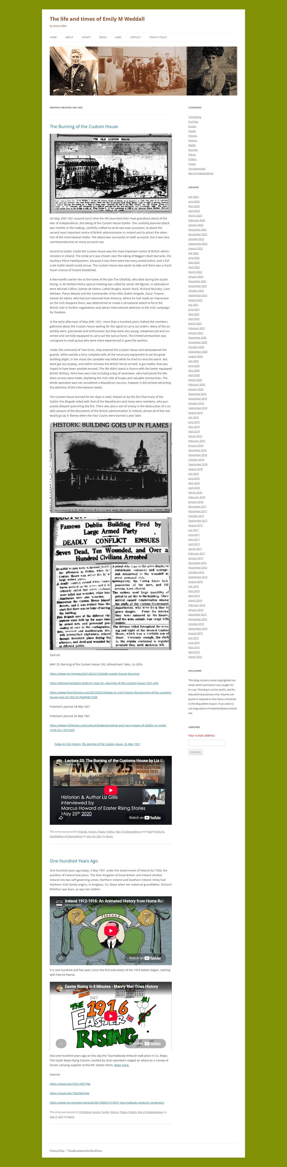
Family (105, 1112)
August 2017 (195, 525)
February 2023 (196, 220)
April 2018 (194, 488)
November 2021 (197, 286)
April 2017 (194, 544)
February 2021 (196, 328)
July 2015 (193, 638)
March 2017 (195, 549)
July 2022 (193, 253)
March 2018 (195, 492)
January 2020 (195, 389)
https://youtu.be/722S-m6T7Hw (70, 1084)
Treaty (192, 164)
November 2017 (197, 511)
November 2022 (197, 234)
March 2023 (195, 215)
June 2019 (194, 422)
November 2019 (197, 398)
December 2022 (197, 229)
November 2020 (197, 342)
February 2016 (196, 605)
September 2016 (197, 577)
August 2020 (195, 356)
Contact (135, 37)
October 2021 (196, 290)
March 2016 (195, 600)
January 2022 (195, 276)
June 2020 (194, 365)
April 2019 (194, 431)
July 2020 (193, 361)
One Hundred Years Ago (74, 861)
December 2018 (197, 450)
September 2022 (197, 243)
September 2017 (197, 520)
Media (103, 37)
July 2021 (193, 304)
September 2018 (197, 464)
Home (53, 37)
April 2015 (194, 652)
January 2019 (195, 445)
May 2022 (194, 262)
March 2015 (195, 657)
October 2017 (196, 516)
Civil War (193, 121)
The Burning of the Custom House (84, 126)
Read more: (121, 1065)
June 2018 (194, 478)
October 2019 (196, 403)
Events (86, 37)
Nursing (193, 150)
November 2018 (197, 455)
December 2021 (197, 281)
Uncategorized (196, 168)
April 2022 (194, 267)
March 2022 (195, 272)
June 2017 (194, 534)
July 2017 (193, 530)
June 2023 (194, 201)
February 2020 (196, 384)
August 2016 (195, 581)
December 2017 (197, 506)
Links (118, 37)
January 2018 (195, 502)
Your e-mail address (201, 735)
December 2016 (197, 563)
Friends (82, 831)
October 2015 (196, 624)
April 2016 (194, 595)
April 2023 (194, 211)
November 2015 (197, 619)
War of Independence (128, 831)
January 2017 (195, 558)
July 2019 (193, 417)
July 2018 (193, 473)
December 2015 (197, 614)
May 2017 (194, 539)
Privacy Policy (158, 37)
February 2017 (196, 553)
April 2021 (194, 319)
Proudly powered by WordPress (85, 1150)
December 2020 (197, 337)
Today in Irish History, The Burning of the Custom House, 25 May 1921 (97, 744)
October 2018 (196, 459)
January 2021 (195, 333)
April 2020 (194, 375)
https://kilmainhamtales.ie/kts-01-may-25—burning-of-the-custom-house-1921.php (104, 683)
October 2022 (196, 239)
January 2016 (195, 610)
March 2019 (195, 436)
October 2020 (196, 347)
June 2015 (194, 642)
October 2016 (196, 572)
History (92, 831)
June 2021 (194, 309)
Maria (109, 836)
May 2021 (194, 314)
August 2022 (195, 248)
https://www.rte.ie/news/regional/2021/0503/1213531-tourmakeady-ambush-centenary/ (107, 1102)
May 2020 (194, 370)
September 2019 (197, 408)
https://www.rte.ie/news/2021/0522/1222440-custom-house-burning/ (95, 674)
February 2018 (196, 497)
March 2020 (195, 380)
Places (101, 831)
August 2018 (195, 469)
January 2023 (195, 225)
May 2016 (194, 591)
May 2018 (194, 483)
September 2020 (197, 351)
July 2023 (193, 197)
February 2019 (196, 441)
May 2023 (194, 206)
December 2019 (197, 394)
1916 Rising (84, 1112)
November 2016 (197, 567)
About (69, 37)
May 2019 (194, 427)
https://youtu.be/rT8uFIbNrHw (69, 1093)
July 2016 (193, 586)
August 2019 (195, 412)
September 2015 (197, 628)
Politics (110, 831)
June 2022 (194, 258)
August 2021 (195, 300)
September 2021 (197, 295)
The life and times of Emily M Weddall (97, 18)
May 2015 (194, 647)
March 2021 (195, 323)
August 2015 (195, 633)
